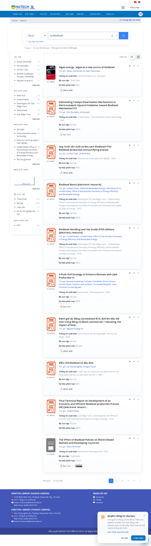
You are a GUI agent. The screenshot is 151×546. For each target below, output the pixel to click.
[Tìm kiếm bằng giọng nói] (112, 35)
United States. (73, 188)
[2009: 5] (19, 184)
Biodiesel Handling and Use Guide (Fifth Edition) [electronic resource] (86, 231)
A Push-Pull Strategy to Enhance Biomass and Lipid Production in (88, 276)
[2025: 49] (34, 181)
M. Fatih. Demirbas (91, 71)
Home (14, 20)
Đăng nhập (134, 7)
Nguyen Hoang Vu (75, 328)
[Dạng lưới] (138, 57)
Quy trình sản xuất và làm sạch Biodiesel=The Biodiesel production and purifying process (85, 148)
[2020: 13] (29, 184)
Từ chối (124, 538)
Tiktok (98, 500)
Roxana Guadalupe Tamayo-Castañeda (84, 281)
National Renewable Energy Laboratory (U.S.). (100, 188)
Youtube (99, 502)
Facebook (100, 497)
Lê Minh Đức (84, 153)
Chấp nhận (138, 538)
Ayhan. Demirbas (74, 71)
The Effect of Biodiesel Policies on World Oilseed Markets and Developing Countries (86, 441)
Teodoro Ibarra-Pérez (82, 284)
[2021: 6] (30, 184)
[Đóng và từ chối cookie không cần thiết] (144, 515)
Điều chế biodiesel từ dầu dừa (76, 362)
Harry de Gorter (74, 446)
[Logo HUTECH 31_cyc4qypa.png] (23, 7)
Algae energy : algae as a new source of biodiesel (87, 67)
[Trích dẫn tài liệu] (130, 66)
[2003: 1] (14, 184)
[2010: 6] (20, 184)
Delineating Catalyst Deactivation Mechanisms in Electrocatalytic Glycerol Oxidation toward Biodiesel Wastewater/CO (88, 105)
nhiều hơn (36, 188)
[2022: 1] (31, 184)
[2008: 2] (18, 184)
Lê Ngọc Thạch (89, 366)
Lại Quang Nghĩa (74, 366)
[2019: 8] (28, 184)
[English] (139, 2)
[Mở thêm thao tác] (138, 66)
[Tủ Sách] (123, 7)
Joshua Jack (85, 112)
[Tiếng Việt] (135, 2)
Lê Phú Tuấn (72, 153)
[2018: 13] (27, 184)
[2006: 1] (16, 184)
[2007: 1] (17, 184)
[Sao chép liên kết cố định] (134, 66)
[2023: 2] (32, 184)
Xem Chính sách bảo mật (118, 532)
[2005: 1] (15, 184)
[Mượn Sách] (140, 14)
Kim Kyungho (73, 112)
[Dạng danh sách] (132, 57)
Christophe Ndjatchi (102, 284)
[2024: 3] (33, 184)
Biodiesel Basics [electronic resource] (80, 184)
